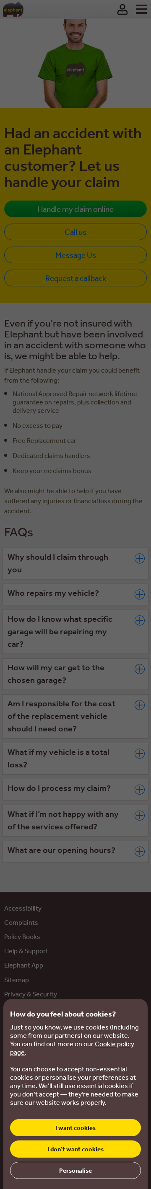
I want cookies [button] (75, 1128)
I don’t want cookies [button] (75, 1149)
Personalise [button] (75, 1170)
